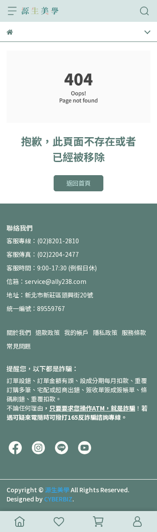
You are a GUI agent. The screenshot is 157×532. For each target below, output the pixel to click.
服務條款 (134, 332)
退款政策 (47, 332)
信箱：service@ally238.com (46, 281)
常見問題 (19, 346)
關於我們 (19, 332)
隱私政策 (105, 332)
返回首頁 (78, 183)
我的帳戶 (76, 332)
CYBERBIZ (58, 498)
